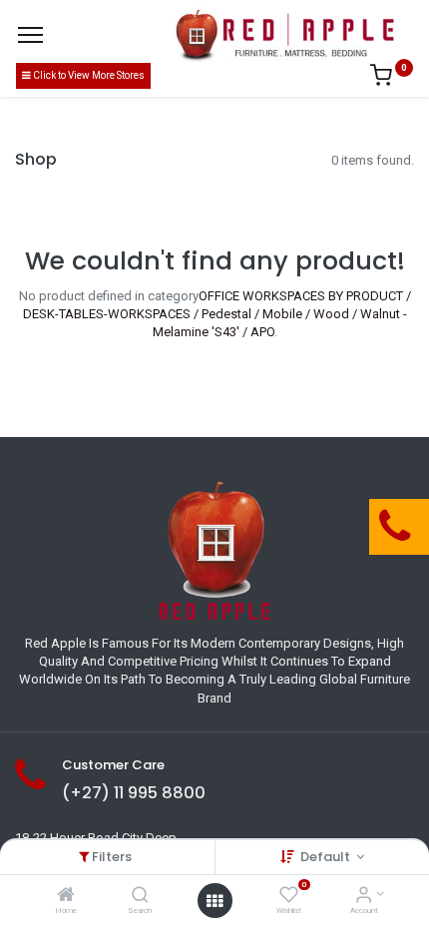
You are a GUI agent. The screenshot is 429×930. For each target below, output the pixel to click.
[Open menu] (214, 901)
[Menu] (30, 35)
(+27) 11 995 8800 (134, 792)
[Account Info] (363, 896)
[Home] (66, 896)
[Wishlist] (288, 896)
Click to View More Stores (88, 75)
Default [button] (326, 856)
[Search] (140, 896)
